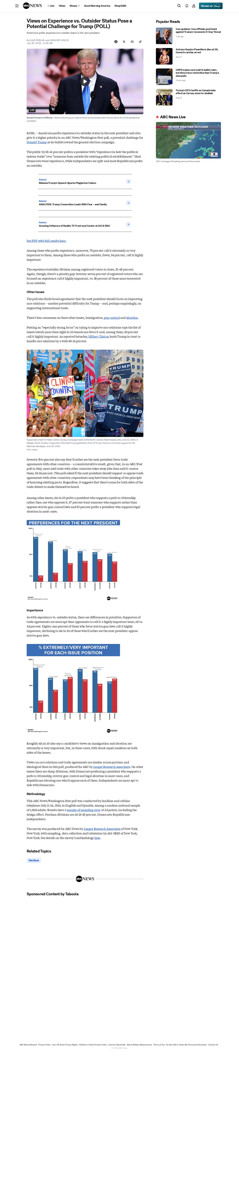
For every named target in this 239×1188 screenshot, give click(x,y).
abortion (132, 317)
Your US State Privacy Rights (65, 1044)
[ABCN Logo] (32, 5)
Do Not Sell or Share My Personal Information (186, 1044)
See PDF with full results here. (46, 241)
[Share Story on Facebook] (116, 42)
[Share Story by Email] (132, 42)
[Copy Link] (140, 42)
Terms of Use (159, 1044)
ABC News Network (28, 1044)
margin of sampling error (83, 810)
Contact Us (213, 1044)
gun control (112, 317)
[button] (16, 6)
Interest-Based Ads (117, 1044)
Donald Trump (37, 142)
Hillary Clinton (98, 336)
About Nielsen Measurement (139, 1044)
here (97, 838)
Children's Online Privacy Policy (93, 1044)
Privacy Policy (44, 1044)
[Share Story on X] (124, 42)
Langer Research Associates (111, 767)
